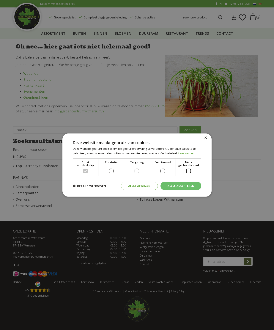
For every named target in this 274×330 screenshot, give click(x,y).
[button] (89, 186)
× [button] (205, 137)
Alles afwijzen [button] (139, 186)
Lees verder (186, 153)
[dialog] (137, 165)
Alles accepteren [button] (181, 186)
